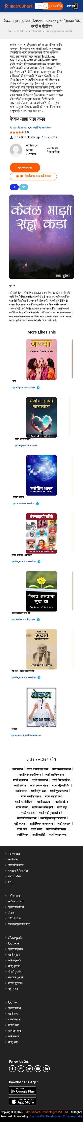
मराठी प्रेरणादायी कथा (30, 774)
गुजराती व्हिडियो (16, 907)
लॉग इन (71, 6)
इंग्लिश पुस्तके (15, 937)
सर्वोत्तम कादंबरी (15, 901)
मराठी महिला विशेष (61, 785)
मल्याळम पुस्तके (15, 977)
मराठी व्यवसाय (64, 823)
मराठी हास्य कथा (40, 780)
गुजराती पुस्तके (15, 949)
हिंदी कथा (12, 1002)
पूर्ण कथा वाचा (25, 167)
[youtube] (37, 1068)
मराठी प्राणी (36, 829)
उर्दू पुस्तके (13, 988)
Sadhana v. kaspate (26, 619)
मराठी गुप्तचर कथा (59, 791)
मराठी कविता (20, 785)
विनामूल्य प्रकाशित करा (53, 6)
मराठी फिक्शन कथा (61, 769)
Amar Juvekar (19, 127)
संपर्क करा (13, 859)
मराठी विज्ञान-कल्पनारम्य (41, 823)
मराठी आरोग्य (61, 801)
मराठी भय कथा (28, 812)
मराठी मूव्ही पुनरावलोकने (50, 812)
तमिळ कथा (13, 1036)
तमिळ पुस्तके (14, 960)
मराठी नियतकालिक (42, 127)
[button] (45, 6)
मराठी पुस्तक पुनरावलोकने (53, 818)
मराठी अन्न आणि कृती (42, 807)
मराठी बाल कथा (20, 780)
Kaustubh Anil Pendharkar (28, 735)
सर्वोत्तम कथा (14, 895)
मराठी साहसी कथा (53, 796)
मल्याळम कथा (14, 1030)
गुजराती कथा (14, 1008)
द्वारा (14, 387)
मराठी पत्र (62, 807)
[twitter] (29, 1068)
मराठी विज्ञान (22, 834)
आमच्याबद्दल (14, 853)
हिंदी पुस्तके (13, 943)
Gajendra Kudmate (28, 445)
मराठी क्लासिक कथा (54, 774)
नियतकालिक (53, 152)
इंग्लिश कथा (14, 1019)
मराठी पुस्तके (14, 954)
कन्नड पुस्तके (15, 983)
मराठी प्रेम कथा (38, 791)
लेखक (11, 912)
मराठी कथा (17, 769)
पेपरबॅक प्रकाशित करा (19, 924)
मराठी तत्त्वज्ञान (44, 801)
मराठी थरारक (19, 823)
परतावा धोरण (15, 876)
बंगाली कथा (13, 1025)
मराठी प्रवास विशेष (39, 785)
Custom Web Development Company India (56, 1116)
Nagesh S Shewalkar (25, 561)
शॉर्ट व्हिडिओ (14, 918)
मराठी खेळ (22, 829)
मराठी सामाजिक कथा (31, 796)
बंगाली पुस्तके (14, 971)
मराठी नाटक (21, 791)
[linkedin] (46, 1068)
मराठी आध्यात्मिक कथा (37, 769)
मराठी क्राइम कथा (57, 834)
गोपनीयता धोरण (16, 865)
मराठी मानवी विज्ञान (24, 801)
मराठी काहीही (38, 834)
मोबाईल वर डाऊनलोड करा (37, 175)
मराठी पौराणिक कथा (26, 818)
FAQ (10, 882)
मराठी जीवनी (22, 807)
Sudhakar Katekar (26, 503)
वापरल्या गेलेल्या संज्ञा (18, 870)
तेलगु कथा (13, 1042)
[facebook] (12, 1068)
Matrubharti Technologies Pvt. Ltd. (47, 1112)
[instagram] (21, 1068)
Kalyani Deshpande (26, 387)
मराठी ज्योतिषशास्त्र (56, 829)
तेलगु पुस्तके (14, 966)
